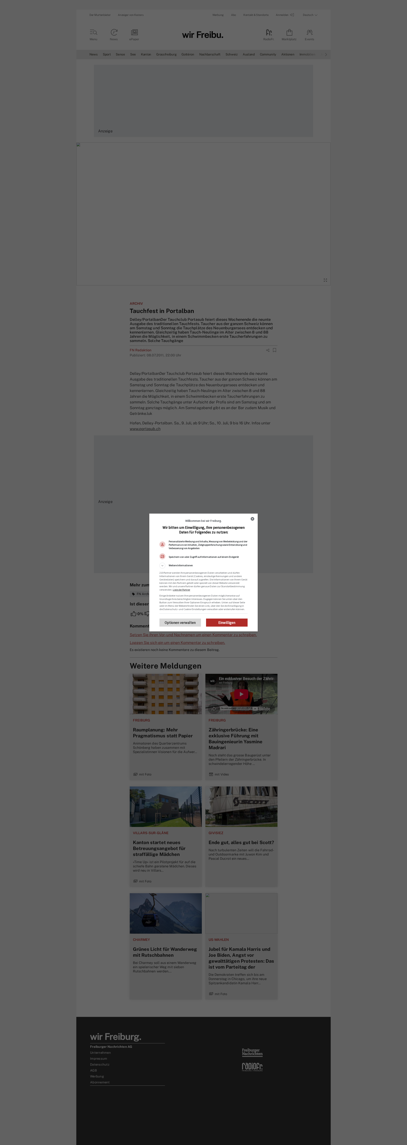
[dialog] (203, 572)
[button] (203, 566)
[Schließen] (252, 519)
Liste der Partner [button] (181, 589)
